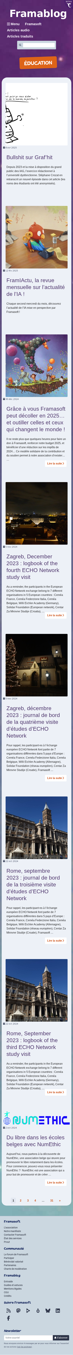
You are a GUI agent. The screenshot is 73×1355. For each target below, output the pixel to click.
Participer (9, 1258)
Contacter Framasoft (15, 1234)
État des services (13, 1238)
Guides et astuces (13, 1285)
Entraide (8, 1281)
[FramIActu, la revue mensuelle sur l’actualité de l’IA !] (37, 237)
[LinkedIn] (57, 1312)
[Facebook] (8, 1320)
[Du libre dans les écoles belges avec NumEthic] (36, 1118)
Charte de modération (15, 1268)
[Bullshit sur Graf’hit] (37, 114)
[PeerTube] (28, 1312)
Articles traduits (20, 36)
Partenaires (10, 1265)
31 (51, 1200)
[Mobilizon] (38, 1312)
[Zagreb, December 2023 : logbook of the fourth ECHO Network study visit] (37, 513)
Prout (7, 1242)
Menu (15, 24)
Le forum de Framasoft (16, 1254)
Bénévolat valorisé (13, 1261)
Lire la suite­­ (54, 463)
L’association (11, 1227)
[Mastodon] (18, 1312)
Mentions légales (13, 1288)
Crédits (7, 1296)
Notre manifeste (12, 1231)
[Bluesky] (48, 1312)
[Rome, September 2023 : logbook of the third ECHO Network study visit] (37, 990)
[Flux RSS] (8, 1312)
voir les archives (24, 1347)
